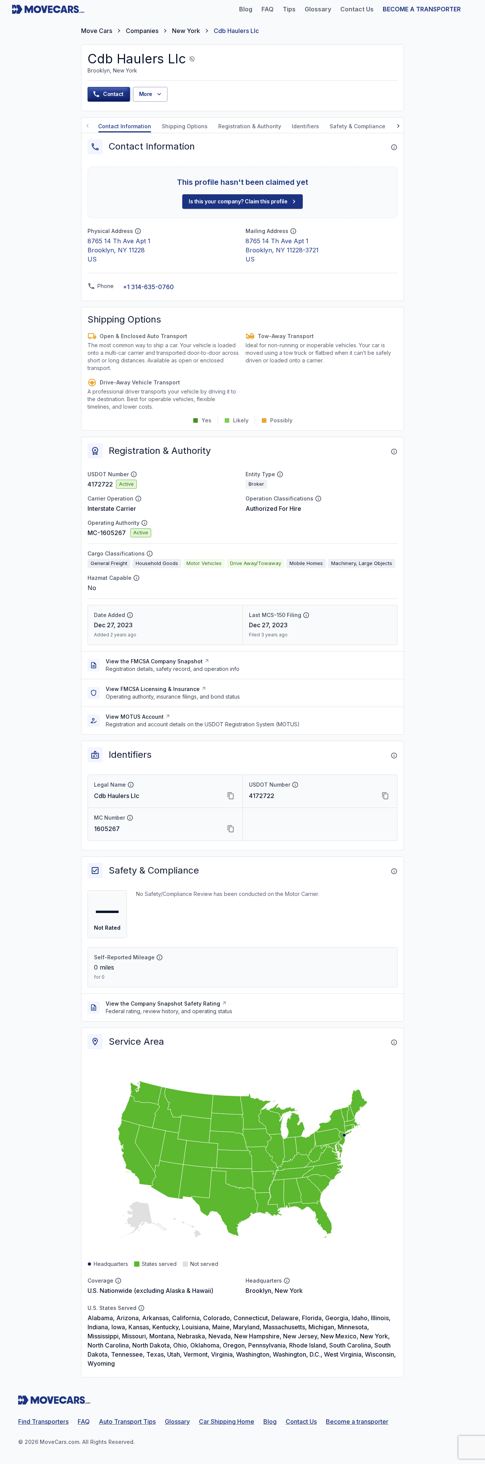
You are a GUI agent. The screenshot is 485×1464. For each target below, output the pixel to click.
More (145, 94)
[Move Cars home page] (48, 9)
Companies (142, 31)
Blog (270, 1421)
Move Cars (96, 31)
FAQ (84, 1421)
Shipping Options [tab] (185, 126)
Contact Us (301, 1421)
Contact (113, 94)
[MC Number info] (130, 817)
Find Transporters (43, 1421)
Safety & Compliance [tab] (357, 126)
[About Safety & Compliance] (394, 871)
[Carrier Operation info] (138, 498)
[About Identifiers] (394, 755)
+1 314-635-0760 (148, 287)
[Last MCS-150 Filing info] (306, 615)
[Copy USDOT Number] (385, 795)
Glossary (177, 1421)
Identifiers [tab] (305, 126)
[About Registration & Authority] (394, 451)
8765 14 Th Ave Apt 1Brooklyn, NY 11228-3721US (282, 250)
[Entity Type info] (280, 474)
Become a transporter (357, 1421)
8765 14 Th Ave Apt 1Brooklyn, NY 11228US (119, 250)
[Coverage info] (118, 1280)
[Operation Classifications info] (318, 498)
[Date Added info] (130, 615)
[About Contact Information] (394, 147)
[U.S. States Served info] (141, 1308)
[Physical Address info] (138, 231)
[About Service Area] (394, 1042)
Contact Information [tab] (124, 126)
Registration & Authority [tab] (249, 126)
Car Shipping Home (226, 1421)
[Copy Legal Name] (230, 795)
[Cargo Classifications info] (149, 553)
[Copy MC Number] (230, 828)
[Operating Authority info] (144, 522)
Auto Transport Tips (127, 1421)
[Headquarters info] (286, 1280)
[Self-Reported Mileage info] (159, 957)
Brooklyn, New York (274, 1290)
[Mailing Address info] (293, 231)
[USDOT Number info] (133, 474)
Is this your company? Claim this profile (238, 201)
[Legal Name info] (130, 784)
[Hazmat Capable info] (136, 578)
